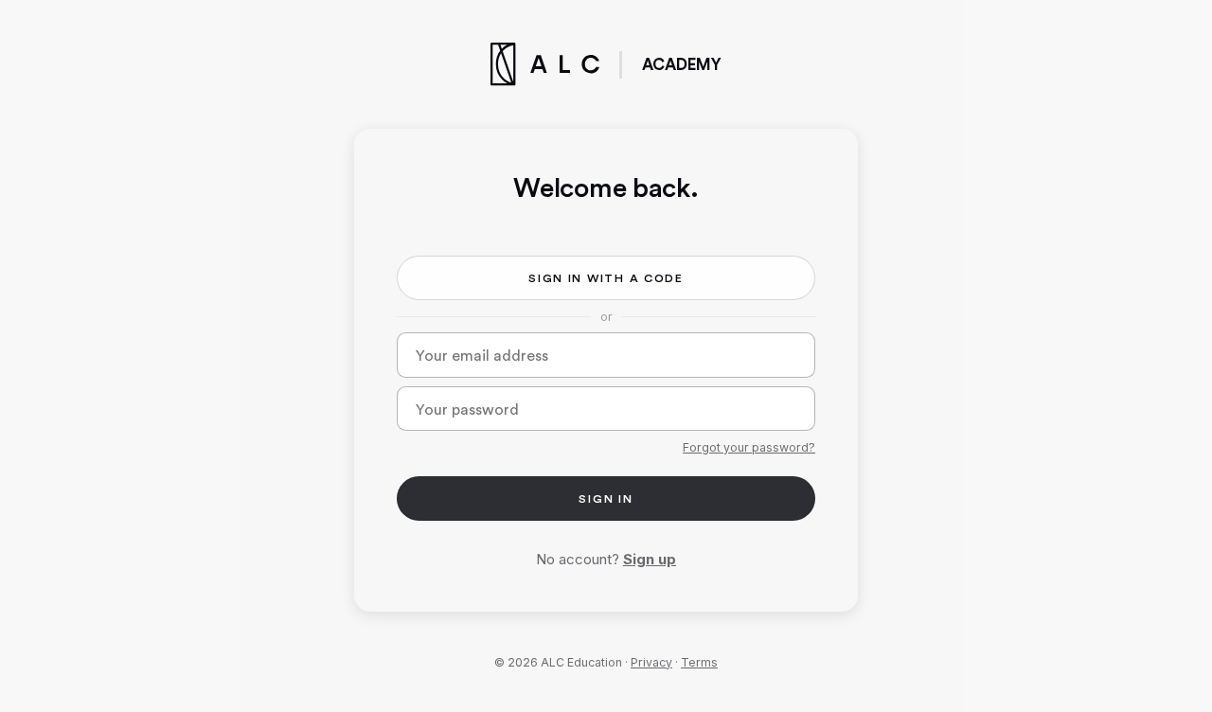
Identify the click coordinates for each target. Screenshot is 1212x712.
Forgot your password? (749, 447)
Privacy (651, 662)
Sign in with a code (606, 278)
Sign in (606, 498)
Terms (699, 662)
